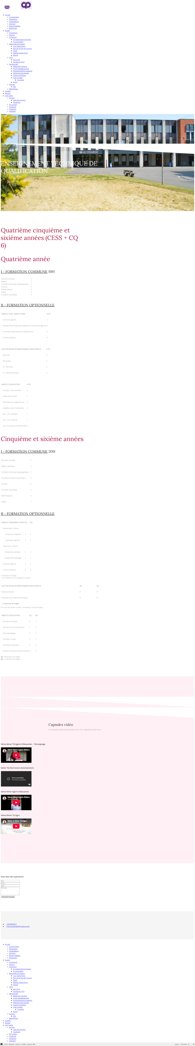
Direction (12, 24)
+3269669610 (11, 924)
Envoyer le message (8, 897)
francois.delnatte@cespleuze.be (18, 926)
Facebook (16, 102)
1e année (20, 80)
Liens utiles (9, 96)
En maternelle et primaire (22, 39)
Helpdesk (12, 111)
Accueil (7, 15)
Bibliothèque (13, 89)
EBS (14, 87)
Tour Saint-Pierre (19, 46)
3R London (13, 104)
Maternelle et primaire (17, 44)
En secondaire (18, 42)
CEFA (11, 57)
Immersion (13, 37)
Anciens (12, 98)
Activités (8, 91)
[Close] (1, 940)
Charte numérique (19, 75)
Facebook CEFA (18, 62)
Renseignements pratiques (22, 71)
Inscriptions (13, 33)
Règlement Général (20, 66)
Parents (12, 84)
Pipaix (15, 51)
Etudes (7, 30)
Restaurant (13, 28)
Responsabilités (14, 26)
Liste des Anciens (19, 100)
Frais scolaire (18, 78)
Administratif (13, 64)
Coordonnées (14, 17)
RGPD (15, 82)
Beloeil (15, 55)
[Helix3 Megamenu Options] (1, 11)
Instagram (12, 109)
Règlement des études (21, 73)
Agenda (7, 93)
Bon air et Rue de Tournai (22, 48)
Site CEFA (16, 60)
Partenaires (13, 19)
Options (12, 35)
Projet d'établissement (21, 69)
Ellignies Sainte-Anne (20, 53)
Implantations (14, 21)
